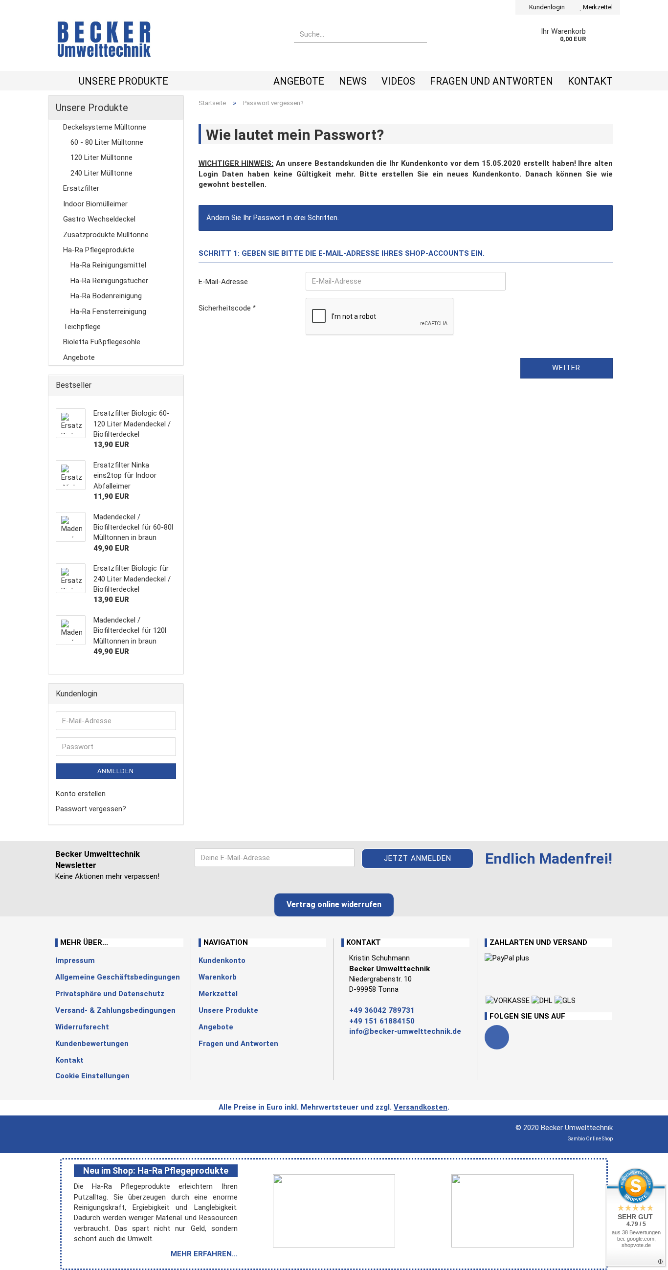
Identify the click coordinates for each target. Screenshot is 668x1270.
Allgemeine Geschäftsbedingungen (117, 977)
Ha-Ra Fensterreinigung (108, 311)
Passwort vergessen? (91, 808)
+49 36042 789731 (382, 1010)
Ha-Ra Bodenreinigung (106, 295)
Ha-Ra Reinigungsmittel (108, 265)
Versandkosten (420, 1107)
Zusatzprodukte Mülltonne (106, 234)
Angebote (298, 81)
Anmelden (115, 771)
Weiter (566, 367)
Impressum (75, 960)
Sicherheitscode (226, 308)
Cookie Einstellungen (92, 1075)
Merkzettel (597, 7)
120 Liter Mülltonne (101, 157)
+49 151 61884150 (382, 1021)
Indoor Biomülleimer (95, 204)
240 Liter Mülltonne (101, 173)
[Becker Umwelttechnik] (167, 43)
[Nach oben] (27, 1255)
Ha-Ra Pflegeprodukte (98, 249)
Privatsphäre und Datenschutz (109, 993)
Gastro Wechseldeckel (99, 219)
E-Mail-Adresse (223, 281)
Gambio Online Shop (590, 1138)
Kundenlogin (546, 7)
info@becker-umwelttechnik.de (405, 1031)
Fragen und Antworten (491, 81)
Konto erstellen (81, 793)
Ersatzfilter (81, 188)
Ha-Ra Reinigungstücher (109, 280)
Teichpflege (82, 326)
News (353, 81)
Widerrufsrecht (82, 1027)
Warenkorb (218, 977)
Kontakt (590, 81)
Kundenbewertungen (92, 1043)
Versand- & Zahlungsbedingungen (115, 1010)
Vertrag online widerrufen (334, 904)
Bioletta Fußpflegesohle (101, 341)
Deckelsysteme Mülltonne (104, 127)
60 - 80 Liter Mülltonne (106, 142)
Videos (398, 81)
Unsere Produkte (123, 81)
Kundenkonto (222, 960)
